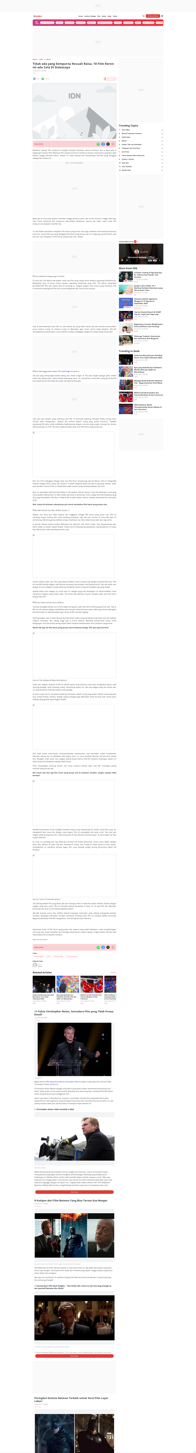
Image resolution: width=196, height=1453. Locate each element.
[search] (143, 16)
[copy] (113, 144)
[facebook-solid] (103, 144)
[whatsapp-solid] (98, 144)
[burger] (162, 16)
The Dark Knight (64, 371)
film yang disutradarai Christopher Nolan (63, 1082)
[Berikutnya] (116, 984)
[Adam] (35, 965)
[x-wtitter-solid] (108, 144)
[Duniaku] (38, 16)
